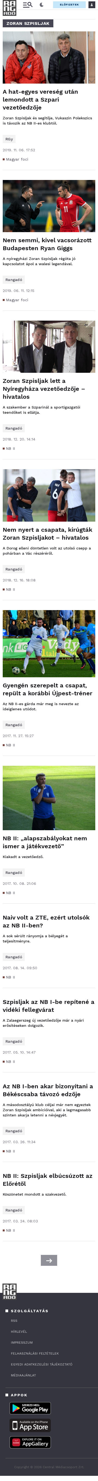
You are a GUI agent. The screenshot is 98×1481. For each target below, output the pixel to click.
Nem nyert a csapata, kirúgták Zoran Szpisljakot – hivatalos (47, 533)
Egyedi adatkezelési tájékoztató (41, 1364)
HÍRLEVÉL (19, 1332)
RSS (14, 1321)
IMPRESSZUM (22, 1342)
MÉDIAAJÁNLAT (23, 1375)
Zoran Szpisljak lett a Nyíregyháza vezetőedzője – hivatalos (44, 388)
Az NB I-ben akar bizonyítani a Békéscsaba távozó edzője (48, 1090)
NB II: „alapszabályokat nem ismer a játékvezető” (45, 842)
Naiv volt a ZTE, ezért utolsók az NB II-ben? (46, 921)
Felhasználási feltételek (35, 1353)
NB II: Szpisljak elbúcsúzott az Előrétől (48, 1179)
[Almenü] (27, 5)
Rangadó (13, 279)
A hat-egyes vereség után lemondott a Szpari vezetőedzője (40, 99)
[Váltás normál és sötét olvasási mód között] (41, 5)
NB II (10, 448)
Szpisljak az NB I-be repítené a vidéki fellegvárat (48, 1005)
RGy (9, 139)
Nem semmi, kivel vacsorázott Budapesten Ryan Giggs (47, 244)
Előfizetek (69, 4)
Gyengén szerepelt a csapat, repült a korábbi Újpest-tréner (47, 689)
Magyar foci (17, 159)
